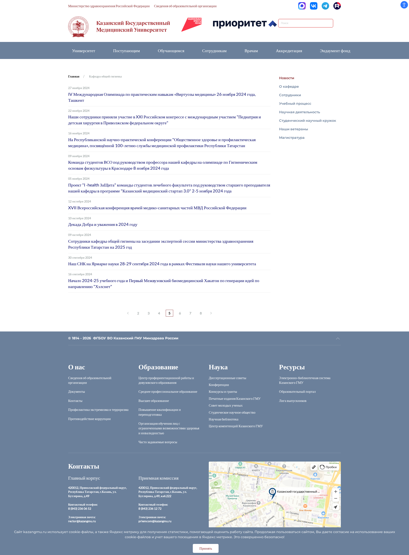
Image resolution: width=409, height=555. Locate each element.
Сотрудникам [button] (214, 50)
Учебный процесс (295, 104)
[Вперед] (211, 313)
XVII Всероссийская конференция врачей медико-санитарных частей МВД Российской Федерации (157, 207)
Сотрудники (290, 95)
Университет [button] (83, 50)
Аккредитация (289, 50)
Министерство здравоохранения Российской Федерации (109, 6)
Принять (205, 548)
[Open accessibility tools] (404, 5)
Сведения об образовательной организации (185, 6)
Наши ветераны (293, 129)
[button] (338, 338)
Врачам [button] (251, 50)
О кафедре (289, 87)
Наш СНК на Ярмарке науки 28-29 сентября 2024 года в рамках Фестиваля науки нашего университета (162, 263)
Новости (286, 78)
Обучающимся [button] (171, 50)
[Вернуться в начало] (119, 27)
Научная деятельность (299, 112)
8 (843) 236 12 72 (149, 508)
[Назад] (127, 313)
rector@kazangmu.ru (82, 521)
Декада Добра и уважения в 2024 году (102, 224)
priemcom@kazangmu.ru (154, 521)
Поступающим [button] (126, 50)
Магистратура (292, 138)
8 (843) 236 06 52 (79, 508)
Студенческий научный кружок (307, 121)
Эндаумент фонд (335, 50)
